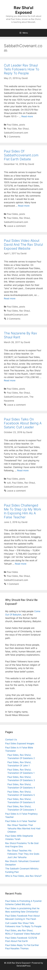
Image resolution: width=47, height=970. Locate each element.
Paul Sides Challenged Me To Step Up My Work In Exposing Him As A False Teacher (22, 511)
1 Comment (13, 584)
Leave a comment (16, 226)
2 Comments (13, 136)
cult (9, 482)
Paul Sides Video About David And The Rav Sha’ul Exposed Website (23, 244)
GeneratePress (24, 965)
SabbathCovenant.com (16, 132)
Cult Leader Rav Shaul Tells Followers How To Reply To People (21, 69)
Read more (27, 116)
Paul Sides (12, 124)
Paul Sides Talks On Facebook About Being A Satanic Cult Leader (23, 423)
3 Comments (13, 318)
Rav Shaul (23, 128)
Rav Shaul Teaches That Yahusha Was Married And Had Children (23, 828)
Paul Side (12, 128)
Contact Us (11, 739)
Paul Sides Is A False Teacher (20, 821)
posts (22, 124)
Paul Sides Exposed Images (19, 743)
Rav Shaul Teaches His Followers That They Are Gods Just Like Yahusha (23, 854)
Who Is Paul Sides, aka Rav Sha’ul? (23, 876)
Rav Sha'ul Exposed (23, 10)
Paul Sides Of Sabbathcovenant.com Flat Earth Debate (21, 155)
